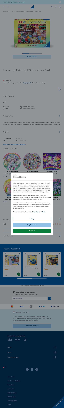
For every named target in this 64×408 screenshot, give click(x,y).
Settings (32, 219)
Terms (43, 212)
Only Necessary (32, 225)
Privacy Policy (36, 212)
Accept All (32, 231)
